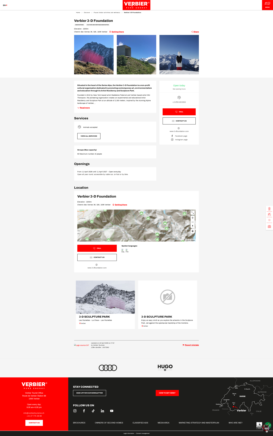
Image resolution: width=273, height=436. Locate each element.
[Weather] (269, 220)
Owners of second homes (109, 423)
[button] (94, 54)
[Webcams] (269, 209)
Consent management (143, 433)
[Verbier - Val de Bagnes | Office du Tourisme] (136, 5)
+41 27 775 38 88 (34, 416)
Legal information (128, 433)
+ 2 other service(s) (179, 102)
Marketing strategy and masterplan (199, 423)
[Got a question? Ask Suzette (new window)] (265, 428)
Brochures (79, 423)
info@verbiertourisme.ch (34, 413)
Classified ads (140, 423)
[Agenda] (269, 226)
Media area (163, 423)
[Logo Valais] (259, 425)
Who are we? (235, 423)
